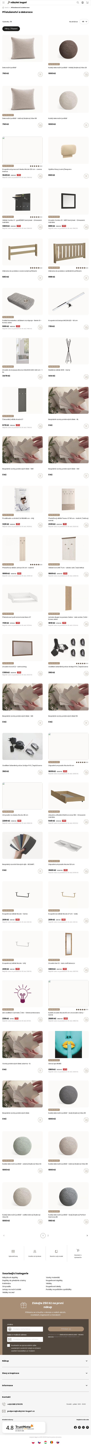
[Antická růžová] (7, 181)
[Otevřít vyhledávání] (77, 2)
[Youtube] (83, 1427)
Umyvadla (6, 1286)
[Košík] (87, 2)
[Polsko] (33, 1442)
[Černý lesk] (3, 232)
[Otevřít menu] (3, 2)
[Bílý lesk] (5, 232)
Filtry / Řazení (11, 28)
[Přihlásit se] (82, 2)
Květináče (6, 1283)
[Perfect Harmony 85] (60, 79)
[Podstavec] (51, 1024)
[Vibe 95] (3, 79)
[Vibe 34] (5, 79)
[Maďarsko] (45, 1442)
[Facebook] (75, 1427)
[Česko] (39, 1442)
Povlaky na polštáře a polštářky (58, 1289)
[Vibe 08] (10, 79)
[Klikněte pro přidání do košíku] (86, 74)
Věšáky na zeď (8, 1292)
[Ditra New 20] (65, 79)
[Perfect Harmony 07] (62, 79)
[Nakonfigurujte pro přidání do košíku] (40, 74)
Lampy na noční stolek (11, 1289)
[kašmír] (3, 181)
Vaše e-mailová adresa (16, 1335)
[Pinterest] (87, 1427)
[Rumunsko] (51, 1442)
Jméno (10, 1324)
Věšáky (49, 1283)
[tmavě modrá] (12, 181)
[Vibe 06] (12, 79)
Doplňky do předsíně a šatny (14, 1280)
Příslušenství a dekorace (20, 7)
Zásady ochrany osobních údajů (68, 1334)
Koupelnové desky (53, 1286)
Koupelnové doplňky (54, 1280)
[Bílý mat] (14, 181)
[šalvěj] (10, 181)
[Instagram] (79, 1427)
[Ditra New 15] (67, 79)
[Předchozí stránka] (3, 1235)
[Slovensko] (57, 1442)
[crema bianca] (16, 181)
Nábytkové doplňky (10, 1277)
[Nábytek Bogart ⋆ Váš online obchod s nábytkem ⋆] (17, 2)
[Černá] (5, 181)
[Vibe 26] (7, 79)
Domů (7, 7)
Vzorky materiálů (53, 1277)
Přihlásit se (66, 1329)
